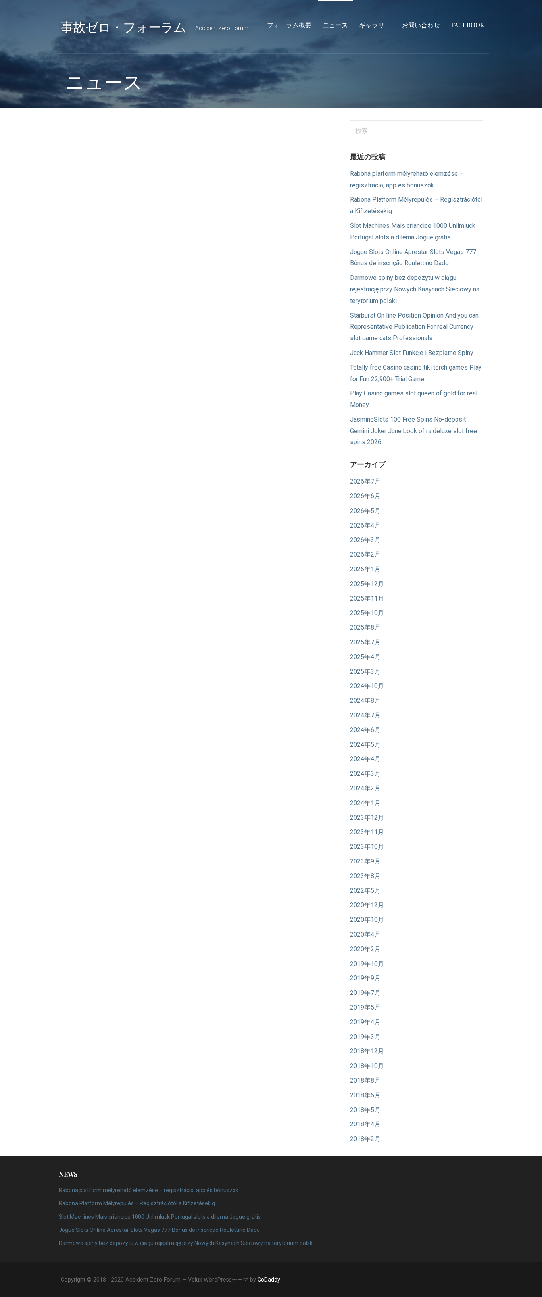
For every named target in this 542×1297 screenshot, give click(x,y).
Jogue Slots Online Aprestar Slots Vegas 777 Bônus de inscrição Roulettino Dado (159, 1230)
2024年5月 (365, 744)
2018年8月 (365, 1080)
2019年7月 (365, 992)
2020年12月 (367, 905)
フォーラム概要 (289, 25)
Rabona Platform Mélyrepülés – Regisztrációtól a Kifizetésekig (137, 1203)
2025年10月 (367, 613)
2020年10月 (367, 919)
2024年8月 (365, 700)
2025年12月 (367, 584)
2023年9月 (365, 861)
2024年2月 (365, 788)
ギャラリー (375, 25)
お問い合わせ (421, 25)
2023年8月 (365, 876)
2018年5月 (365, 1110)
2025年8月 (365, 627)
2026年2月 (365, 554)
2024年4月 (365, 759)
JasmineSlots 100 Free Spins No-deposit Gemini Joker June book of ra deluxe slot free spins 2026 (413, 431)
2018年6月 (365, 1095)
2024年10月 (367, 686)
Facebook (467, 25)
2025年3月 (365, 671)
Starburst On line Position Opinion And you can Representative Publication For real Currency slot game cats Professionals (414, 327)
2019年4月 (365, 1022)
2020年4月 (365, 934)
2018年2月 (365, 1139)
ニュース (335, 25)
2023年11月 (367, 832)
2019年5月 (365, 1007)
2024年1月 (365, 803)
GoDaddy (269, 1279)
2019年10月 (367, 963)
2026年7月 (365, 481)
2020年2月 (365, 949)
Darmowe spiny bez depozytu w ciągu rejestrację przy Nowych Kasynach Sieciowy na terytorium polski (414, 289)
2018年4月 (365, 1124)
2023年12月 (367, 817)
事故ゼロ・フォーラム (123, 26)
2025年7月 (365, 642)
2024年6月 (365, 730)
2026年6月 (365, 496)
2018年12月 (367, 1051)
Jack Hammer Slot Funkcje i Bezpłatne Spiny (411, 353)
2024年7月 (365, 715)
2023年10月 (367, 846)
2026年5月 (365, 511)
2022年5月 (365, 890)
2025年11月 (367, 598)
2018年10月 (367, 1066)
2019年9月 (365, 978)
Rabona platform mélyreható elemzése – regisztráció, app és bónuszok (148, 1190)
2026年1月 (365, 569)
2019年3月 (365, 1037)
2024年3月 (365, 773)
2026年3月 (365, 539)
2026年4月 (365, 525)
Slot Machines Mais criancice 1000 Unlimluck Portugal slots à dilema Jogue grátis (160, 1217)
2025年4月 (365, 657)
